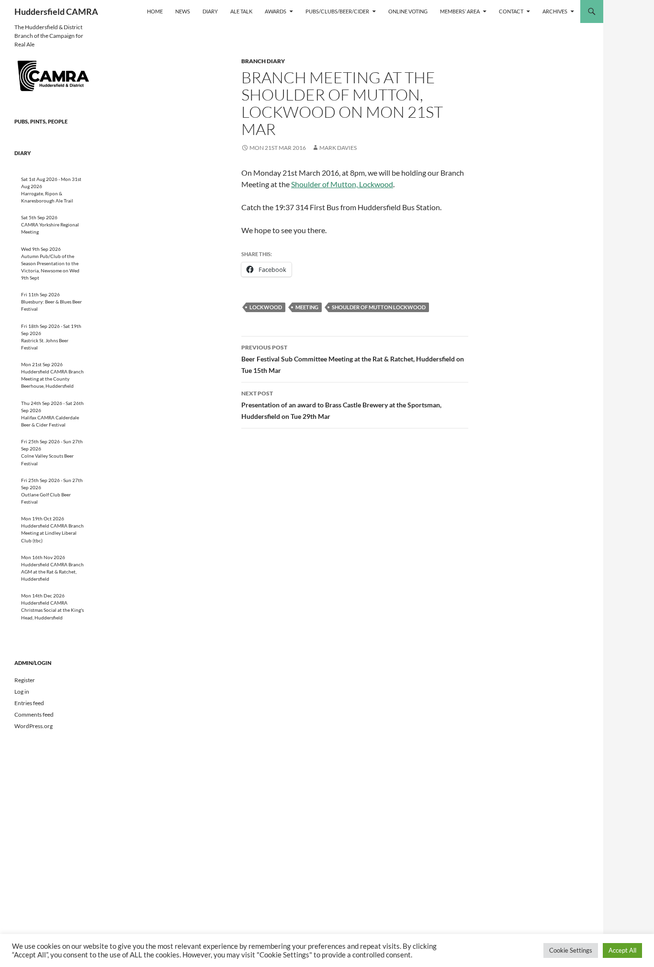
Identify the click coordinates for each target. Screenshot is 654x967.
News (182, 11)
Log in (21, 691)
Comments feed (34, 714)
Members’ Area (460, 11)
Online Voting (408, 11)
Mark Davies (338, 147)
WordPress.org (33, 726)
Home (155, 11)
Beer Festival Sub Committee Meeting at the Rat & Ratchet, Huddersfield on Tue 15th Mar (352, 359)
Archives (554, 11)
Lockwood (265, 307)
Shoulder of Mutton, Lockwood (342, 184)
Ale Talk (241, 11)
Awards (275, 11)
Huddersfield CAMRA (56, 11)
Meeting (306, 307)
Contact (511, 11)
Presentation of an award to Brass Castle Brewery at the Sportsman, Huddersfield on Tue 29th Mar (341, 405)
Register (24, 680)
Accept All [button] (622, 950)
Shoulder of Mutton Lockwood (379, 307)
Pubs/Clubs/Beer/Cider (337, 11)
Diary (210, 11)
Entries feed (29, 703)
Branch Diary (263, 61)
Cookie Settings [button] (570, 950)
